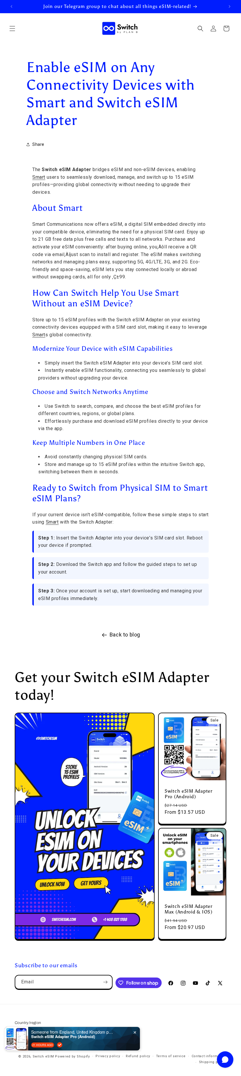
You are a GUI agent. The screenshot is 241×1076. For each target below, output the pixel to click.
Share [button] (38, 144)
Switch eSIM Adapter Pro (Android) (188, 793)
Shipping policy (213, 1062)
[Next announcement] (229, 6)
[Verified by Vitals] (59, 1044)
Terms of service (171, 1056)
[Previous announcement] (11, 6)
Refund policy (138, 1056)
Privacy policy (108, 1056)
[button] (12, 28)
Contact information (209, 1056)
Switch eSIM (43, 1056)
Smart (38, 177)
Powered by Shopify (72, 1056)
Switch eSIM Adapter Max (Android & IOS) (188, 909)
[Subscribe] (105, 982)
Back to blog (125, 634)
